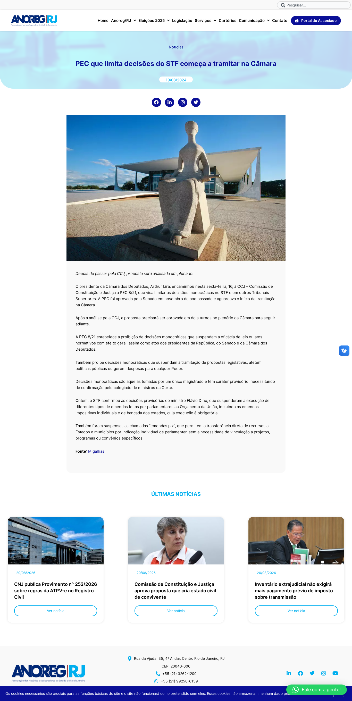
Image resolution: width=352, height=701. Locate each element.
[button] (316, 690)
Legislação (182, 20)
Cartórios (227, 20)
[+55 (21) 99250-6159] (156, 681)
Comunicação (252, 20)
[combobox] (314, 5)
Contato (279, 20)
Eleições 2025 (151, 20)
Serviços (203, 20)
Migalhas (96, 451)
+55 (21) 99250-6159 (179, 681)
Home (103, 20)
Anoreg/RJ (121, 20)
